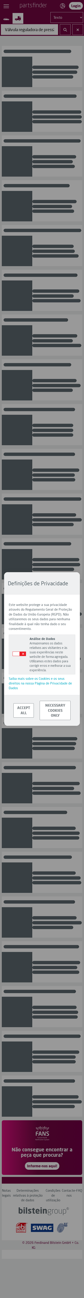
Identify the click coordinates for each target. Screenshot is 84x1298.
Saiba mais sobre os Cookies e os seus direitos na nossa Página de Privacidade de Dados (40, 683)
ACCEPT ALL (23, 710)
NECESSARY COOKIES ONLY (55, 710)
